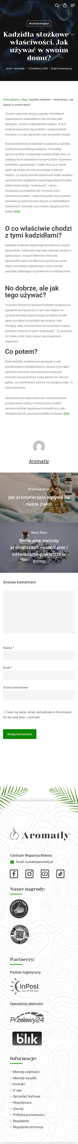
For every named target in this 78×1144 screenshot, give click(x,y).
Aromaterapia (39, 23)
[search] (57, 5)
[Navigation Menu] (73, 5)
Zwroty (18, 1109)
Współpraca (22, 1102)
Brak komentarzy (61, 68)
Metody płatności (26, 1072)
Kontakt (19, 1084)
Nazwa (8, 648)
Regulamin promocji (28, 1127)
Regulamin (21, 1121)
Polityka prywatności (29, 1115)
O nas (17, 1090)
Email (7, 667)
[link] (17, 211)
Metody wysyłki (25, 1078)
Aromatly (19, 68)
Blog (24, 99)
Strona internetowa (15, 687)
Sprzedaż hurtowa (26, 1096)
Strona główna (11, 99)
